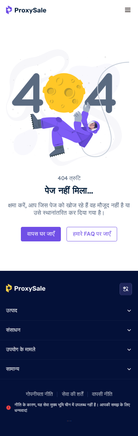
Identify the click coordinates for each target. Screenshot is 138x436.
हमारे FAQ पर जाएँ (92, 233)
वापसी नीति (102, 394)
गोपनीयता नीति (39, 394)
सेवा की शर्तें (72, 394)
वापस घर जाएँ (40, 233)
